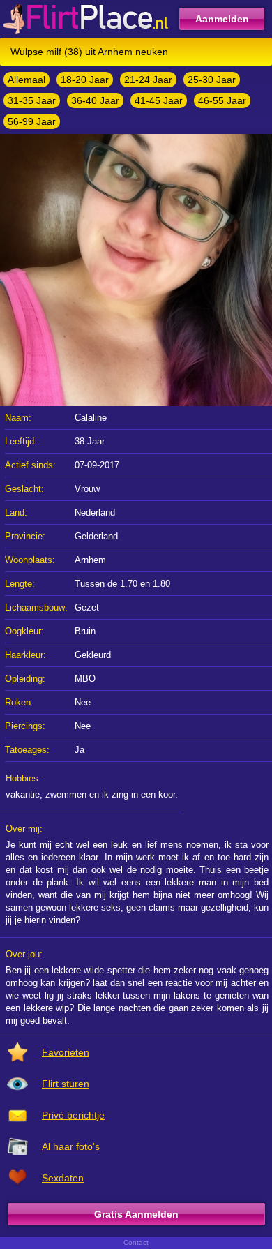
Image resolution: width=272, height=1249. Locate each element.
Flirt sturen (65, 1083)
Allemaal (26, 79)
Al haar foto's (71, 1146)
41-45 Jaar (159, 100)
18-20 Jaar (85, 79)
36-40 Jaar (95, 100)
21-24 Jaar (148, 79)
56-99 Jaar (32, 121)
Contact (136, 1242)
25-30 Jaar (212, 79)
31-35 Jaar (32, 100)
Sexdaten (63, 1177)
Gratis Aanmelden (136, 1214)
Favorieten (65, 1052)
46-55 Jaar (222, 100)
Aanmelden (222, 18)
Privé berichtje (73, 1115)
